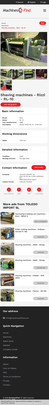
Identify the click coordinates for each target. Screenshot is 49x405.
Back (42, 23)
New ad (20, 2)
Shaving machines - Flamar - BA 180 (30, 291)
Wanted (6, 345)
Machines (5, 25)
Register (32, 2)
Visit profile (38, 167)
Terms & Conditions (12, 377)
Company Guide (10, 349)
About (5, 364)
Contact (6, 385)
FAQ (5, 372)
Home (4, 23)
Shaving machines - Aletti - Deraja (30, 245)
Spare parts (8, 341)
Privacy (6, 381)
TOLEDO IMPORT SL (27, 174)
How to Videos (9, 368)
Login (44, 2)
